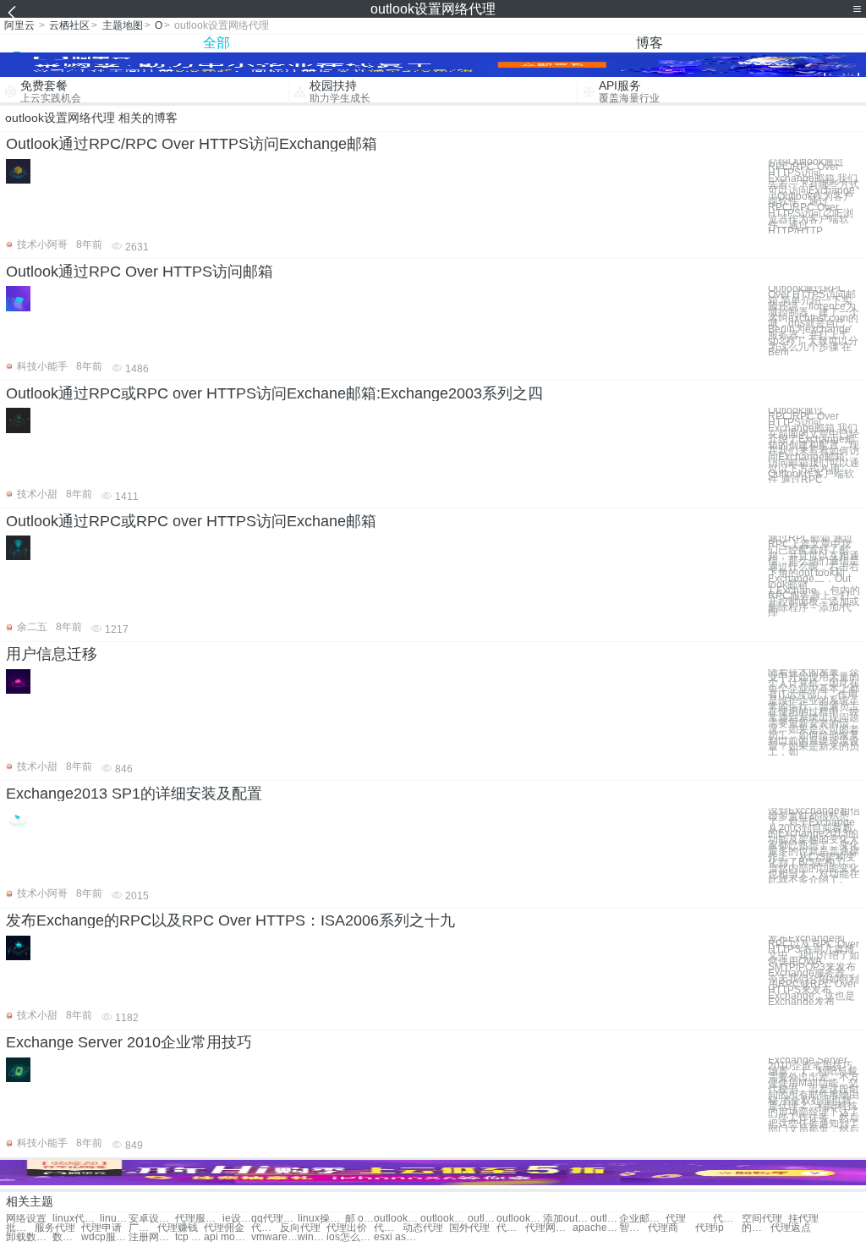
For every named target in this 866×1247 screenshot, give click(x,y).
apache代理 (596, 1228)
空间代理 (762, 1218)
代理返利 (727, 1218)
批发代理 (20, 1228)
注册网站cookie (152, 1237)
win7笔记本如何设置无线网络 (312, 1237)
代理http (510, 1228)
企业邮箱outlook (642, 1218)
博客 (649, 43)
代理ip (709, 1228)
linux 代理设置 (114, 1218)
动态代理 (423, 1228)
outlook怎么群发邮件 (604, 1218)
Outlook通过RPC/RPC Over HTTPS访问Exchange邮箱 (191, 143)
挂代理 (803, 1218)
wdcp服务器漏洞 (104, 1237)
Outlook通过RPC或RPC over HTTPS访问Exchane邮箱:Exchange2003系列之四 (274, 393)
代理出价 (346, 1228)
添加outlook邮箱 (566, 1218)
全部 (216, 43)
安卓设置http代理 (152, 1218)
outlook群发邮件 (443, 1218)
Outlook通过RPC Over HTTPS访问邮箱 (139, 271)
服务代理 (55, 1228)
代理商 (663, 1228)
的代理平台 (756, 1228)
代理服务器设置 (198, 1218)
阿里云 (19, 25)
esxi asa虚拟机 (397, 1237)
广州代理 (143, 1228)
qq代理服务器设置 (274, 1218)
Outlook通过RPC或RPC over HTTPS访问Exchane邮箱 (191, 521)
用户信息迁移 (51, 653)
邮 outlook (359, 1218)
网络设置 (26, 1218)
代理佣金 (224, 1228)
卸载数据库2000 (29, 1237)
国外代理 (469, 1228)
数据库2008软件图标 (66, 1237)
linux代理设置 (75, 1218)
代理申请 (101, 1228)
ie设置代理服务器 (236, 1218)
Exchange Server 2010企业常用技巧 (129, 1042)
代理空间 (265, 1228)
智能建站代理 (633, 1228)
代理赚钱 (177, 1228)
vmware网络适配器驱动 (274, 1237)
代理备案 (388, 1228)
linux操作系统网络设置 (321, 1218)
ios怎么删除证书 (349, 1237)
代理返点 (790, 1228)
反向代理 (300, 1228)
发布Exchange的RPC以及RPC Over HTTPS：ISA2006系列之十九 (230, 920)
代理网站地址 (548, 1228)
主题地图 (122, 25)
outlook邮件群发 (397, 1218)
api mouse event (227, 1237)
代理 (676, 1218)
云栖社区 (69, 25)
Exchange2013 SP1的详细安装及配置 (134, 793)
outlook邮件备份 (482, 1218)
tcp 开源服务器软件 (189, 1237)
